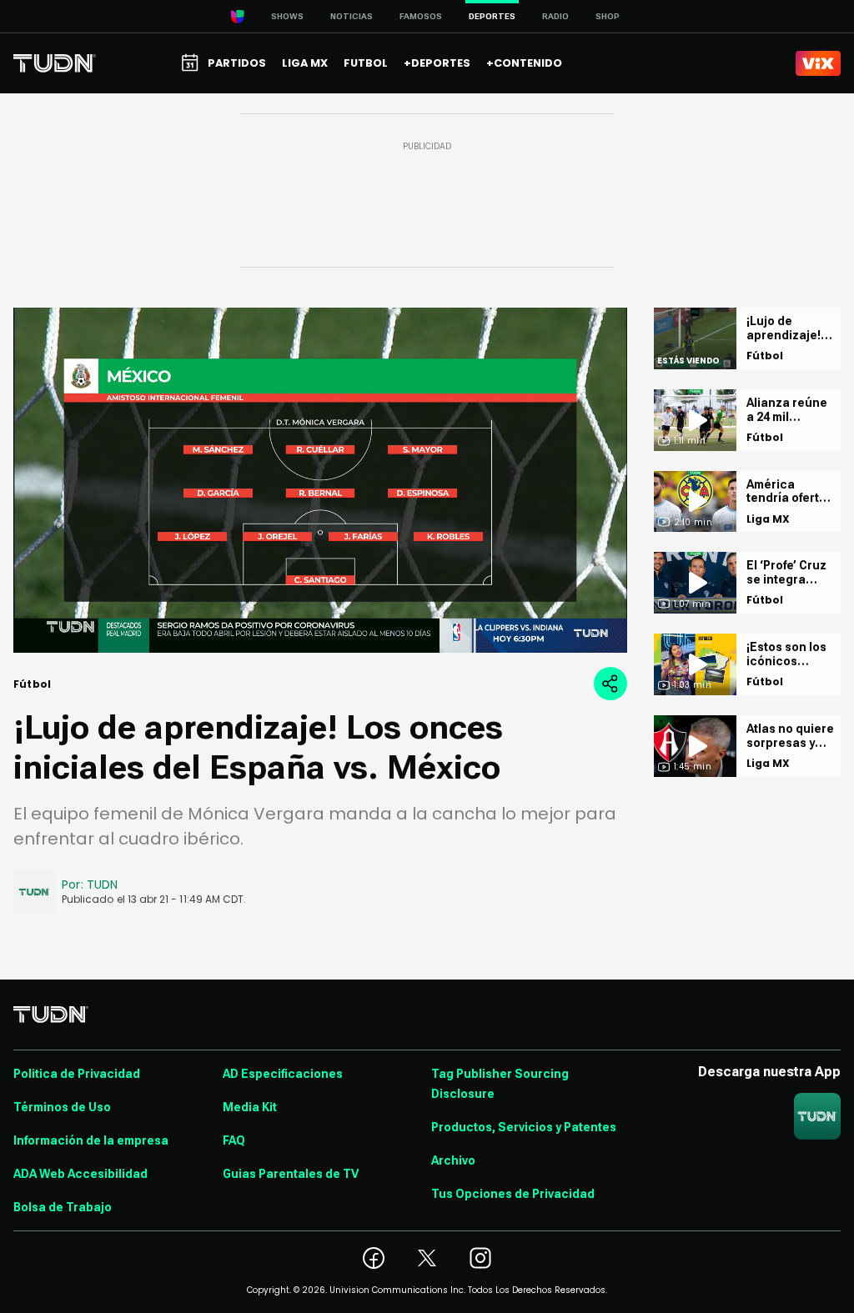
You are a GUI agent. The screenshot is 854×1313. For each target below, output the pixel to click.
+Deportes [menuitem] (437, 63)
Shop (607, 16)
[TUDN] (54, 63)
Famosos (420, 16)
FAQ (234, 1140)
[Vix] (818, 63)
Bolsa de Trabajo (62, 1207)
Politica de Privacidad (76, 1073)
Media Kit (250, 1107)
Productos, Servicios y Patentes (523, 1127)
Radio (555, 16)
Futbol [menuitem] (366, 63)
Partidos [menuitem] (237, 63)
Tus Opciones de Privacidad (513, 1193)
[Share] (610, 683)
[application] (320, 480)
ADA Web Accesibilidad (80, 1173)
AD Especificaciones (283, 1073)
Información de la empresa (90, 1140)
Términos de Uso (62, 1107)
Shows (287, 16)
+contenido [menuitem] (524, 63)
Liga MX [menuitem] (305, 63)
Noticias (351, 16)
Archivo (453, 1160)
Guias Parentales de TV (291, 1173)
